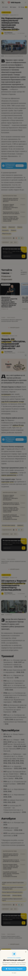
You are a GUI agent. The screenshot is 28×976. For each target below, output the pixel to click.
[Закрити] (25, 952)
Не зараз (14, 973)
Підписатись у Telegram (15, 969)
